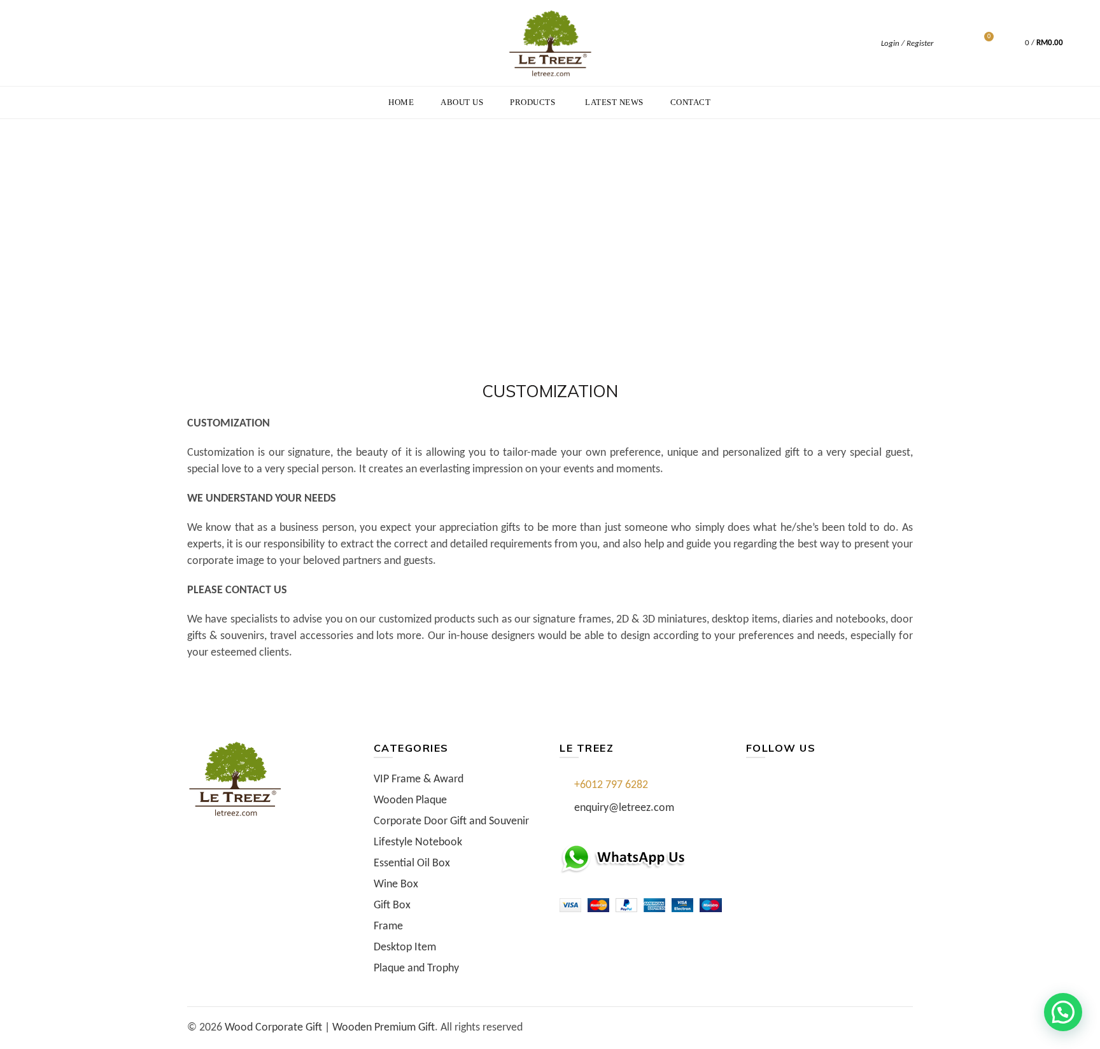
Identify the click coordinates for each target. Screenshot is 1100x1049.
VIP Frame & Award (418, 779)
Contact (690, 102)
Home (401, 102)
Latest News (614, 102)
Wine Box (396, 884)
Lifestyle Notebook (418, 842)
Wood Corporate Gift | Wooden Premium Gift (330, 1028)
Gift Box (392, 905)
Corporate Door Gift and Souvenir (451, 821)
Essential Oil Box (412, 863)
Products (532, 102)
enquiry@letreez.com (624, 808)
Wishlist (989, 37)
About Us (462, 102)
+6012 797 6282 (611, 785)
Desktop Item (405, 947)
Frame (388, 926)
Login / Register (907, 43)
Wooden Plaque (410, 800)
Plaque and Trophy (416, 968)
